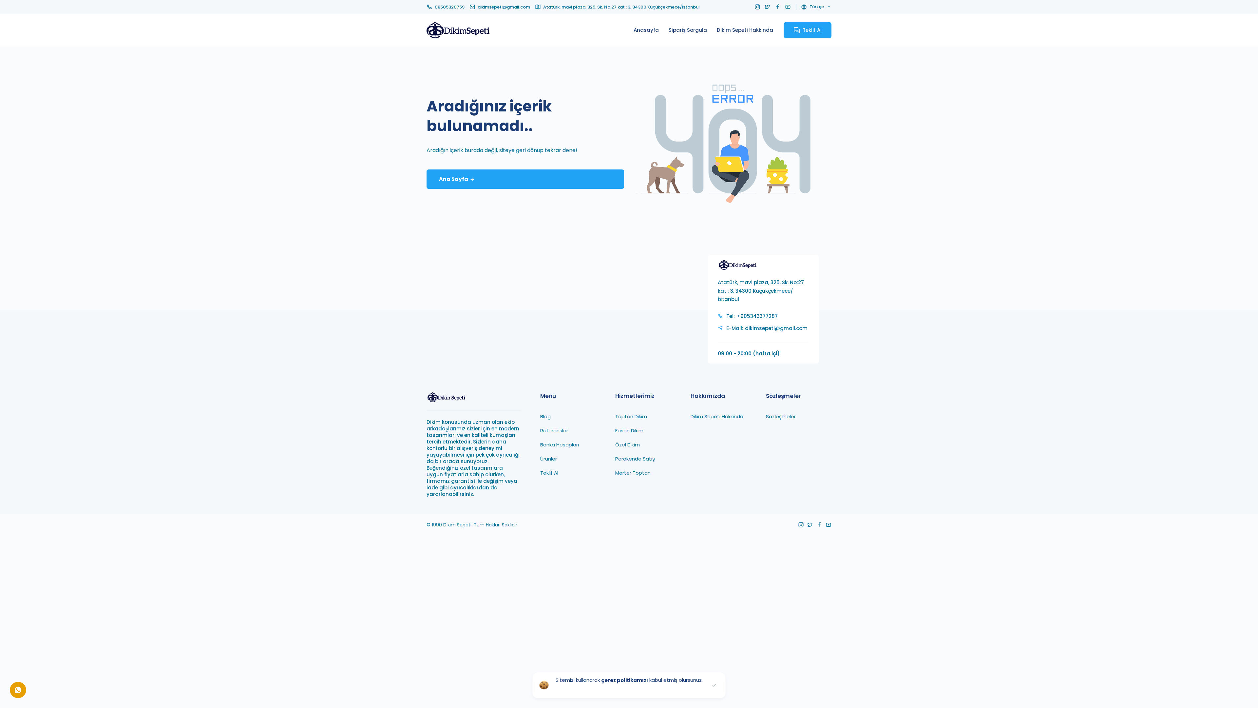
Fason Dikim (629, 430)
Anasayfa (646, 30)
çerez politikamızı (624, 680)
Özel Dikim (627, 444)
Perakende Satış (635, 458)
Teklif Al (549, 472)
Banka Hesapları (559, 444)
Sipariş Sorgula (688, 30)
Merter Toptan (633, 472)
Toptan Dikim (631, 416)
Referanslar (554, 430)
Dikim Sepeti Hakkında (745, 30)
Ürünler (548, 458)
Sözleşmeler (781, 416)
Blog (545, 416)
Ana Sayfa (453, 179)
